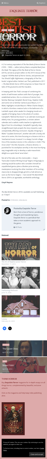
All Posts (18, 227)
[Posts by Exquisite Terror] (7, 211)
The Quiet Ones (10, 348)
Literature (11, 30)
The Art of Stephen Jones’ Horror (14, 262)
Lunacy (4, 319)
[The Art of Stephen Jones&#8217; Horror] (21, 249)
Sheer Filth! (8, 365)
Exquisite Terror (11, 55)
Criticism (4, 30)
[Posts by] (3, 55)
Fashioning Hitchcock (10, 290)
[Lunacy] (21, 306)
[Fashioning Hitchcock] (21, 278)
